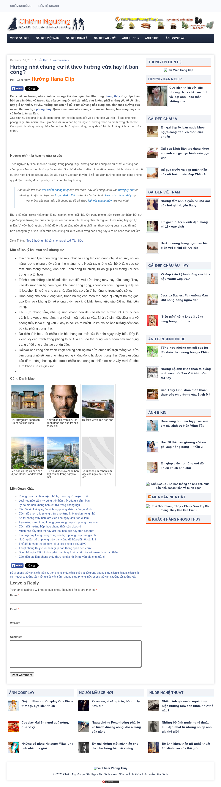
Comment (16, 636)
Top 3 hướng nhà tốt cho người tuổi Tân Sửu (55, 240)
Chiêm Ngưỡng (20, 6)
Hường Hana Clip (53, 79)
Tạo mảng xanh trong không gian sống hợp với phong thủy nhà (58, 522)
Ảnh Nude (130, 38)
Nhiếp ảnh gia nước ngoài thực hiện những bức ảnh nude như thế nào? (187, 706)
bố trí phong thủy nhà (22, 572)
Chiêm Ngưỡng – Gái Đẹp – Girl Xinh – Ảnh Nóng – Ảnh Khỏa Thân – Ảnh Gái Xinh (115, 774)
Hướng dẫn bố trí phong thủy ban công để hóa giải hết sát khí (57, 539)
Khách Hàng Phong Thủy (176, 519)
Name (14, 595)
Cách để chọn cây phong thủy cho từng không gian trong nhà (57, 513)
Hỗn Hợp (43, 60)
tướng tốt (117, 576)
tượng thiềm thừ (65, 195)
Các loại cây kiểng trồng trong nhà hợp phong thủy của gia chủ (58, 535)
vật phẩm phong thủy (55, 190)
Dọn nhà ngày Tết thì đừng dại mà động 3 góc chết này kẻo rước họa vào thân (68, 552)
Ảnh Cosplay (175, 38)
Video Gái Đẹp (19, 38)
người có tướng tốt (26, 576)
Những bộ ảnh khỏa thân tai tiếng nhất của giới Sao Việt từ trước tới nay (186, 373)
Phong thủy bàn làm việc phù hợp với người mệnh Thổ (53, 496)
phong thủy (112, 96)
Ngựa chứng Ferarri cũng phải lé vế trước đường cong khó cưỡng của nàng (116, 727)
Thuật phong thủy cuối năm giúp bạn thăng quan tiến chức (55, 548)
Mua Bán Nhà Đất (168, 497)
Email (14, 609)
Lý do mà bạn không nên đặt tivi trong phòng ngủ (49, 505)
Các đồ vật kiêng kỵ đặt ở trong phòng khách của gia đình (55, 509)
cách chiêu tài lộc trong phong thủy (89, 572)
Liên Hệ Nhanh (48, 6)
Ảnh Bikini (152, 38)
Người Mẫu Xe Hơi (22, 47)
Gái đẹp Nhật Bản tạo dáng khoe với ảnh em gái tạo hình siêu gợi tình (185, 153)
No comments (60, 60)
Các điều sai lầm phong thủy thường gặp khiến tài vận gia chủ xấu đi (62, 556)
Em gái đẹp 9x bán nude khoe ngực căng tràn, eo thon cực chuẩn (183, 132)
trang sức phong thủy (118, 195)
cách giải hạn (119, 572)
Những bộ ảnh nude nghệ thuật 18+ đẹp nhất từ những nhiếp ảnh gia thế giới (187, 727)
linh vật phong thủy (100, 200)
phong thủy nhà (102, 576)
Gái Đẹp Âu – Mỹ (105, 38)
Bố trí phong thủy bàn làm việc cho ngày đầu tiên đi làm (54, 517)
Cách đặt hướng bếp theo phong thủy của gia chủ (50, 526)
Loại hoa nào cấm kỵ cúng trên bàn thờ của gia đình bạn (54, 500)
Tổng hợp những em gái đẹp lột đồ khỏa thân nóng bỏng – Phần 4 (185, 352)
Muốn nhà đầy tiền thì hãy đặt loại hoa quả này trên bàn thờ (56, 530)
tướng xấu (130, 576)
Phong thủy (84, 576)
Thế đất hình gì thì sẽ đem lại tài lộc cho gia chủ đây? (52, 543)
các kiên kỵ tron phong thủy (52, 572)
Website (15, 623)
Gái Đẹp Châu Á (76, 38)
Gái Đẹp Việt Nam (47, 38)
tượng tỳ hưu (126, 190)
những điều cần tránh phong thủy (57, 576)
